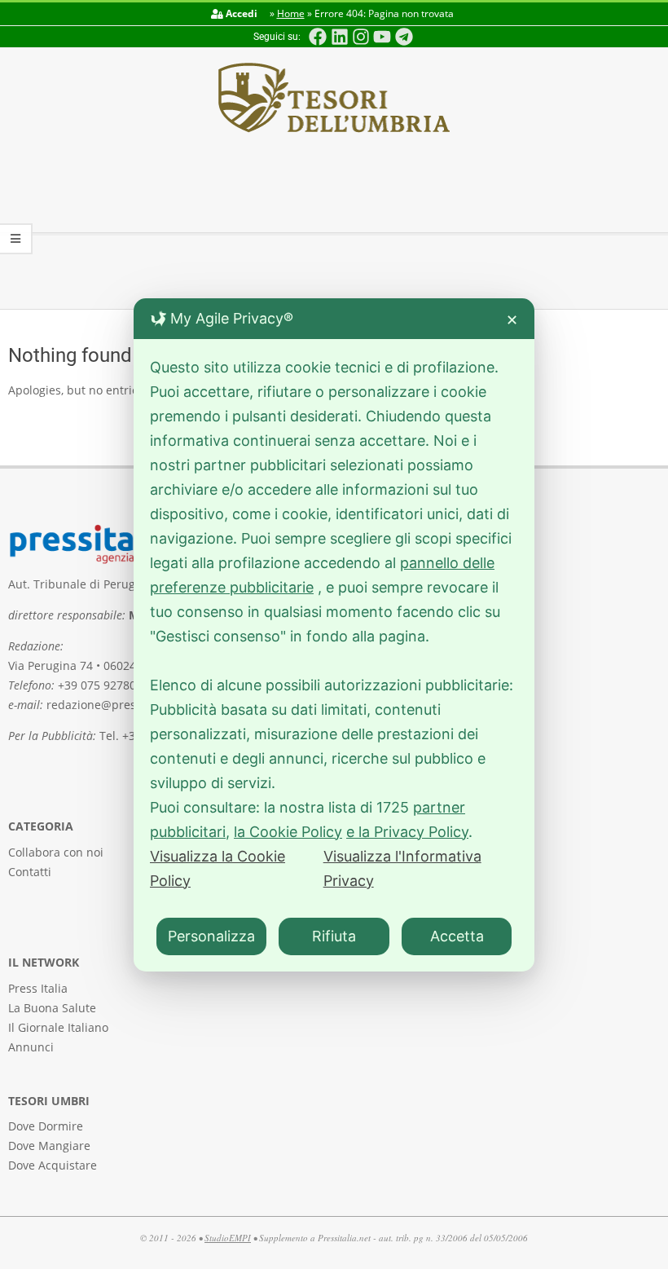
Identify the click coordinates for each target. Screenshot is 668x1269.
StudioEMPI (227, 1238)
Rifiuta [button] (334, 936)
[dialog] (334, 635)
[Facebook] (317, 36)
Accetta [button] (457, 936)
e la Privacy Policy (407, 831)
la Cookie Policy (288, 831)
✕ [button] (512, 319)
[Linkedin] (338, 36)
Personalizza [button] (211, 936)
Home (291, 13)
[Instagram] (360, 36)
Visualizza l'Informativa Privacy (402, 868)
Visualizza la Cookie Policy (217, 868)
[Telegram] (404, 36)
